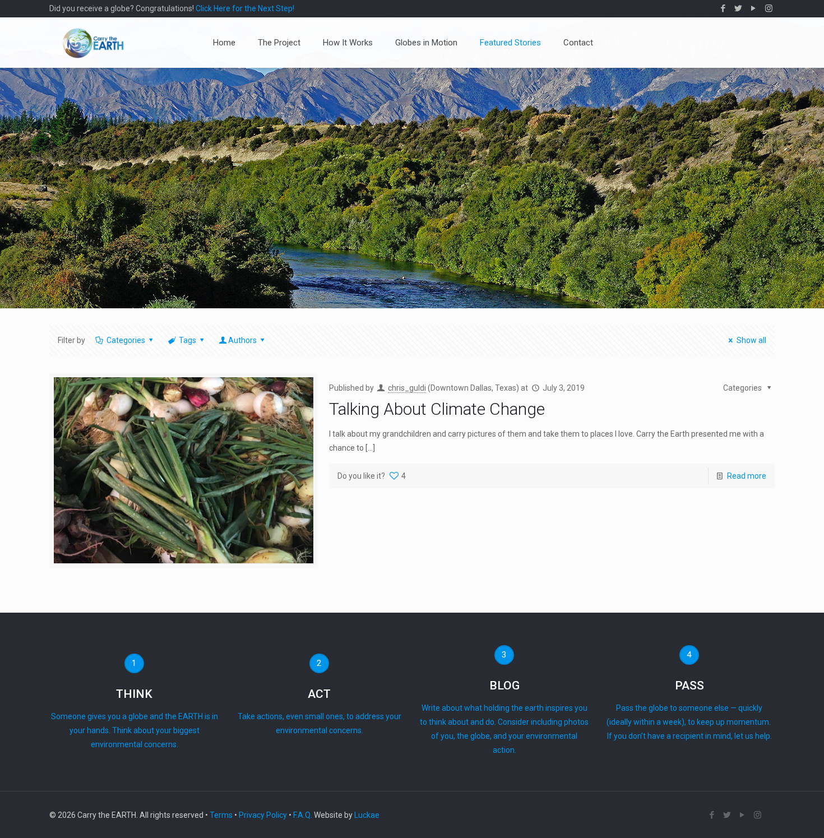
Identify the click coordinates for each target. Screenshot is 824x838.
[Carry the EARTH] (93, 42)
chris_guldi (407, 387)
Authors (242, 340)
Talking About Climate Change (437, 409)
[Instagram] (769, 8)
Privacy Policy (263, 815)
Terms (221, 815)
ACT (319, 694)
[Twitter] (738, 8)
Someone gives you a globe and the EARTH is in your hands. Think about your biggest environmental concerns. (134, 730)
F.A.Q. (302, 815)
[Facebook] (723, 8)
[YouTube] (754, 8)
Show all (751, 340)
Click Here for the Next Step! (245, 8)
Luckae (366, 815)
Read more (746, 475)
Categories (126, 340)
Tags (187, 340)
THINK (134, 694)
